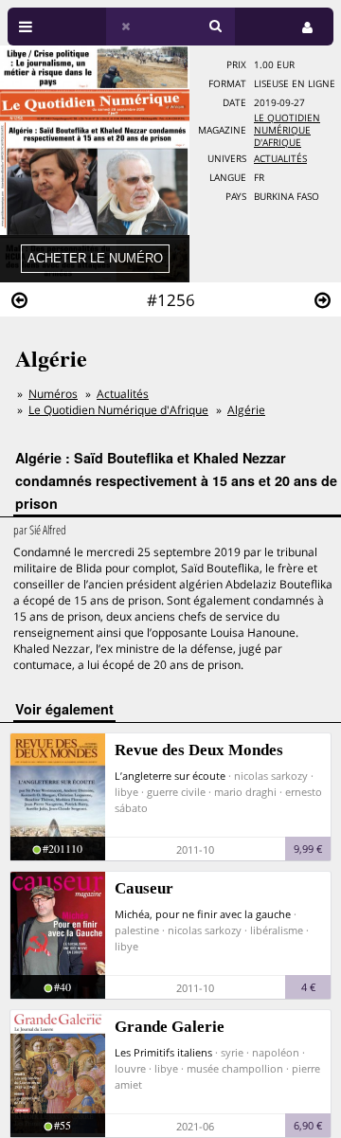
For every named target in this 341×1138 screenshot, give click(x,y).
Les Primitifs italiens (163, 1052)
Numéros (53, 394)
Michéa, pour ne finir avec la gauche (203, 914)
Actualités (280, 159)
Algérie (246, 410)
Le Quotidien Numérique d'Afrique (287, 130)
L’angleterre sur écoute (170, 775)
